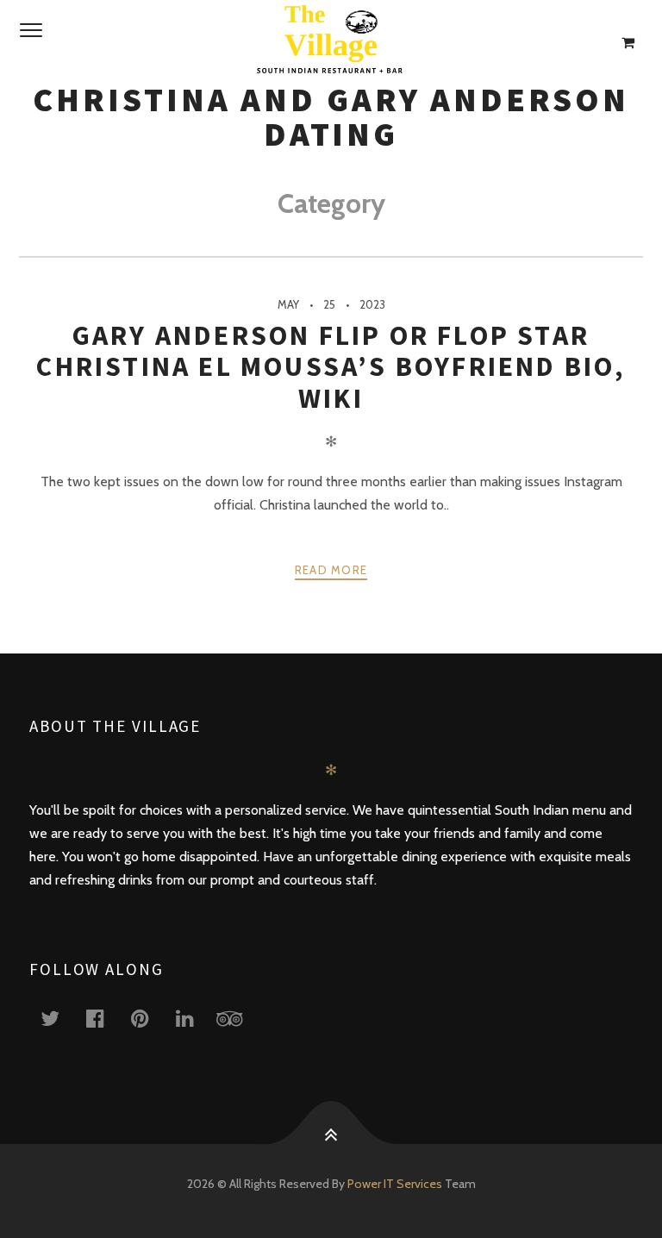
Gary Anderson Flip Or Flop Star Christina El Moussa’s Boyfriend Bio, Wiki (330, 367)
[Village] (331, 43)
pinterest (150, 1017)
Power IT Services (396, 1183)
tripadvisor (239, 1017)
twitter (60, 1017)
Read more (331, 570)
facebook (105, 1017)
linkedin (194, 1017)
